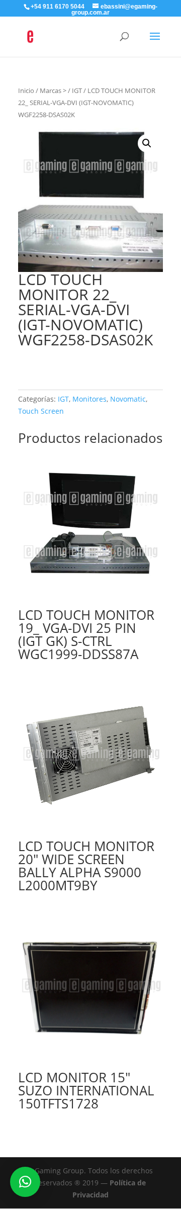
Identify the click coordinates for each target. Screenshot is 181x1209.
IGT (77, 90)
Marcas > (53, 90)
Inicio (26, 90)
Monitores (89, 399)
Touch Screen (41, 411)
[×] (25, 1182)
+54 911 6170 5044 (57, 6)
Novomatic (128, 399)
